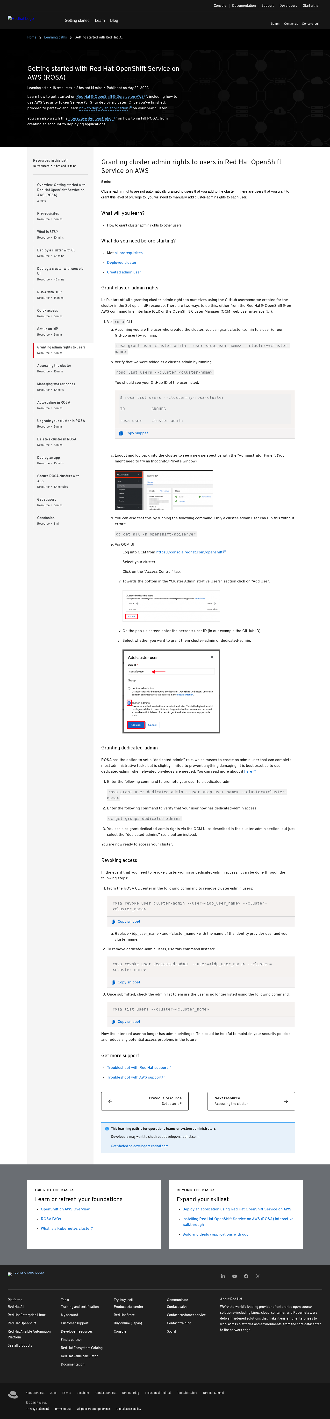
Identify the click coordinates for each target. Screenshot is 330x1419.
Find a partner (71, 1340)
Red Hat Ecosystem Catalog (82, 1348)
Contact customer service (186, 1315)
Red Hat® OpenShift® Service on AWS (110, 97)
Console (220, 6)
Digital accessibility (128, 1409)
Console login (311, 23)
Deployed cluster (121, 263)
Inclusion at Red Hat (158, 1393)
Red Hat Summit (213, 1393)
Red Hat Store (124, 1315)
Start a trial (311, 6)
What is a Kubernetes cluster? (67, 1229)
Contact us (291, 23)
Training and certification (80, 1307)
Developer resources (77, 1332)
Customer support (74, 1323)
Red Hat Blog (130, 1393)
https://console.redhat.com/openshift (189, 552)
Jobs (53, 1393)
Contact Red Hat (105, 1393)
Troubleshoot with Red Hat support (137, 1068)
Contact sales (177, 1307)
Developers (288, 6)
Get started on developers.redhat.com (139, 1146)
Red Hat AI (16, 1307)
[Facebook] (246, 1278)
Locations (83, 1393)
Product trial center (128, 1307)
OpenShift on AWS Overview (65, 1209)
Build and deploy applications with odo (215, 1235)
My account (69, 1315)
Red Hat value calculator (79, 1356)
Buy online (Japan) (128, 1323)
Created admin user (124, 272)
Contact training (179, 1323)
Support (268, 6)
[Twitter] (258, 1278)
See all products (20, 1346)
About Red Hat (35, 1393)
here (248, 772)
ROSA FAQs (51, 1219)
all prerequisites (129, 253)
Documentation (244, 6)
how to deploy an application (103, 108)
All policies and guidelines (94, 1409)
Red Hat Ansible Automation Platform (29, 1334)
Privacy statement (37, 1409)
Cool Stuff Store (187, 1393)
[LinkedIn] (223, 1278)
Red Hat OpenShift (22, 1323)
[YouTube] (234, 1278)
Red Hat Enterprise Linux (27, 1315)
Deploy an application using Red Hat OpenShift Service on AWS (236, 1209)
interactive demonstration (91, 119)
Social (171, 1332)
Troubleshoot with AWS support (134, 1077)
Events (66, 1393)
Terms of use (63, 1409)
